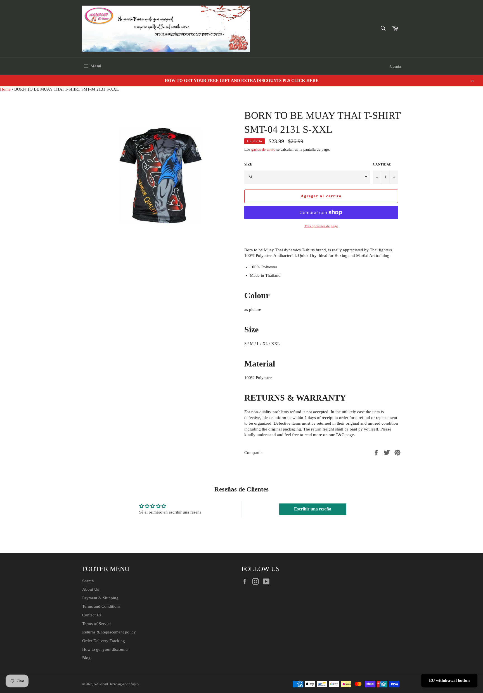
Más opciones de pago (321, 226)
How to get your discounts (105, 649)
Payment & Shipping (100, 598)
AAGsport (101, 684)
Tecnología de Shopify (124, 684)
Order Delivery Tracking (103, 640)
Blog (86, 658)
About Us (90, 589)
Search (88, 581)
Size (248, 164)
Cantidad (382, 164)
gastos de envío (263, 149)
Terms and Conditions (101, 606)
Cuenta (395, 66)
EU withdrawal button (449, 680)
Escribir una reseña (312, 509)
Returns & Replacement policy (109, 632)
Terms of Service (97, 623)
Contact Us (91, 615)
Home (5, 89)
